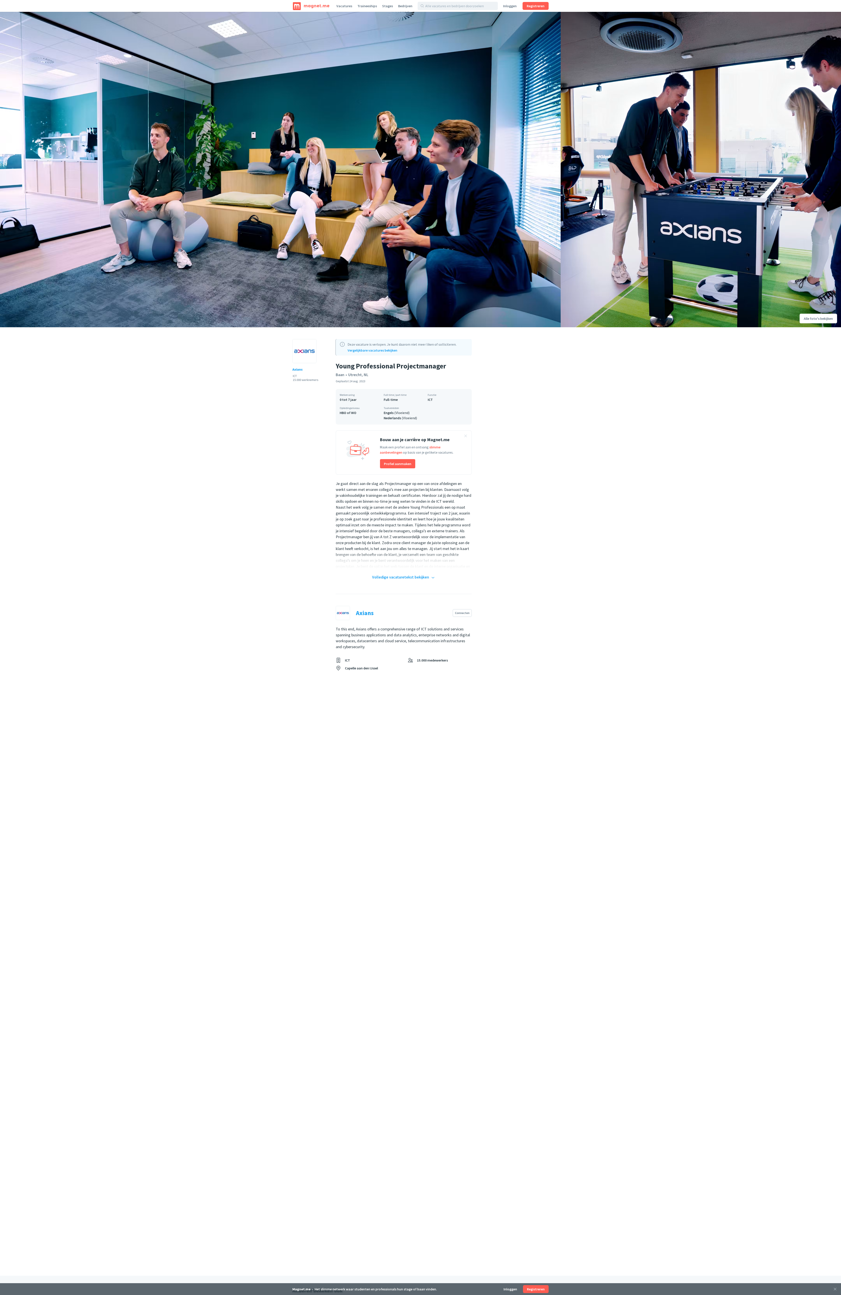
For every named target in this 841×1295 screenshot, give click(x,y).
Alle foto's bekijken (818, 318)
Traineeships (367, 6)
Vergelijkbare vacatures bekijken (372, 350)
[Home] (311, 6)
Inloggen (510, 6)
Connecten (462, 613)
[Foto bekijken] (280, 169)
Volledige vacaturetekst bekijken (400, 577)
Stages (387, 6)
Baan (340, 374)
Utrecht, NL (358, 374)
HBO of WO (348, 412)
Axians (297, 369)
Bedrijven (405, 6)
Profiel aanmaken (397, 464)
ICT (430, 399)
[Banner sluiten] (466, 436)
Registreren (535, 6)
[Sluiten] (835, 1289)
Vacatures (344, 6)
